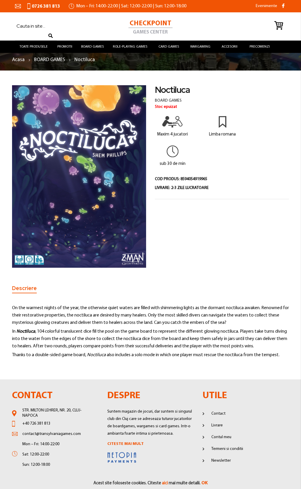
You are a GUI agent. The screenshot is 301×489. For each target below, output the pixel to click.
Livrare (217, 425)
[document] (150, 483)
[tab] (24, 289)
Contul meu (221, 437)
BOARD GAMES (50, 59)
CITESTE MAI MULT (125, 444)
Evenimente (266, 6)
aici (165, 483)
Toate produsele (33, 46)
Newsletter (221, 460)
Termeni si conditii (227, 449)
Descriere (24, 288)
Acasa (19, 59)
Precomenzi (260, 46)
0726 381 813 (46, 6)
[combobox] (32, 26)
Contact (218, 413)
